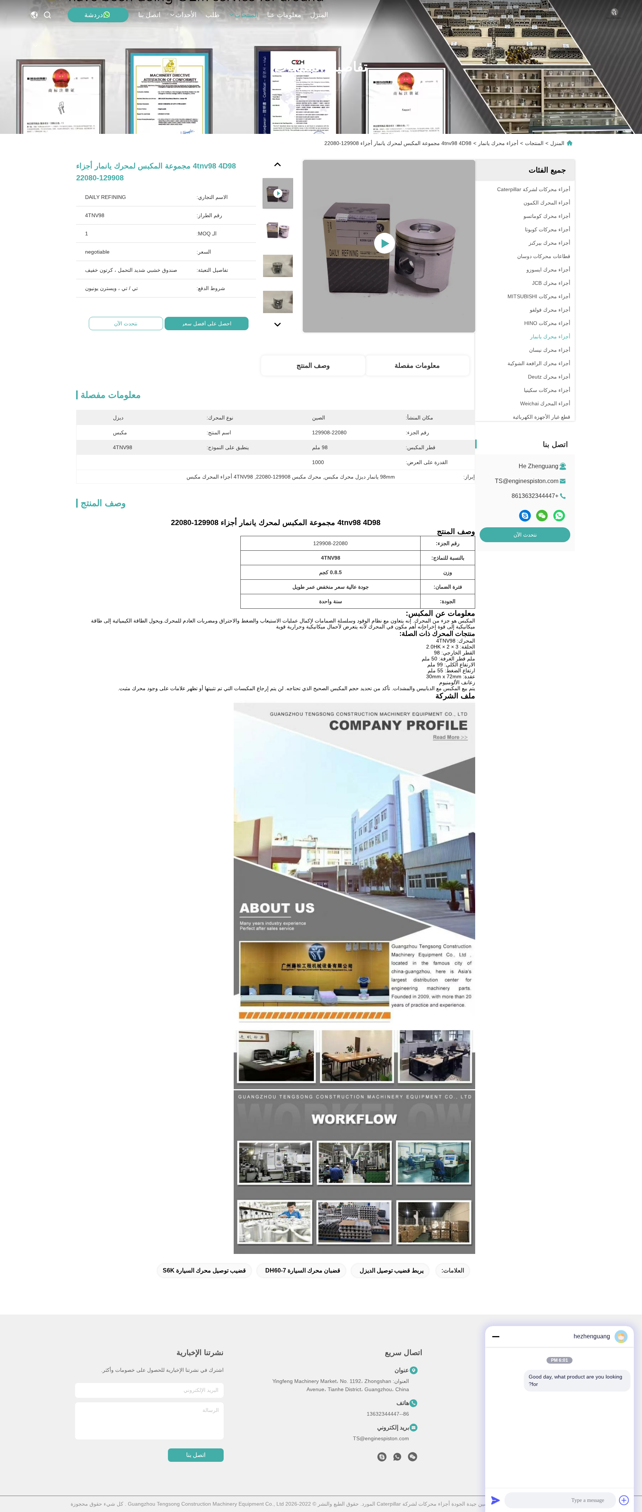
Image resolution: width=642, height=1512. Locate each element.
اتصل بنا (149, 15)
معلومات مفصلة (417, 365)
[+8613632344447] (382, 1459)
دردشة (93, 15)
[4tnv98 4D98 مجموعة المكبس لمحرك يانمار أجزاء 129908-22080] (389, 246)
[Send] (496, 1500)
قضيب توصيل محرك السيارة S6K (204, 1270)
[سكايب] (525, 515)
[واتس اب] (559, 515)
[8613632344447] (397, 1459)
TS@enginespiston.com (526, 481)
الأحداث (186, 15)
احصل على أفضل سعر (206, 323)
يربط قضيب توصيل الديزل (392, 1270)
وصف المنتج (313, 365)
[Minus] (495, 1336)
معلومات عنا (284, 15)
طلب (212, 15)
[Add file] (624, 1500)
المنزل (319, 15)
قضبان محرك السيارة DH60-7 (302, 1270)
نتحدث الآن (525, 535)
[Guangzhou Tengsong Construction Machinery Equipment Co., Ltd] (614, 15)
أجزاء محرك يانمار (498, 143)
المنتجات (246, 15)
